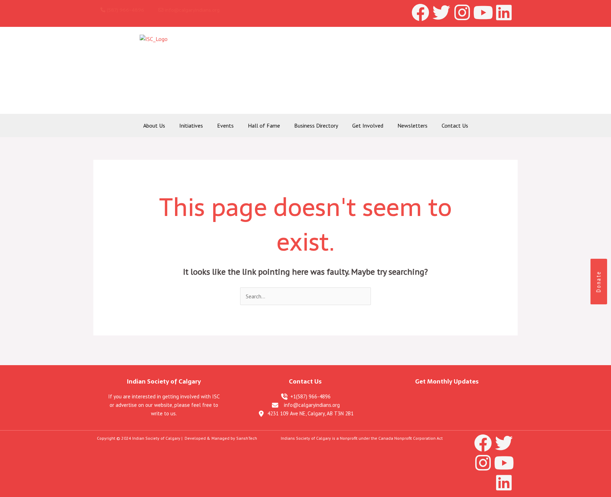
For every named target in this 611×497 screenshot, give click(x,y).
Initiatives (191, 125)
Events (225, 125)
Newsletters (412, 125)
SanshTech (246, 438)
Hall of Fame (264, 125)
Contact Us (455, 125)
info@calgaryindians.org (191, 10)
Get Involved (367, 125)
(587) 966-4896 (124, 10)
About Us (154, 125)
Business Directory (316, 125)
